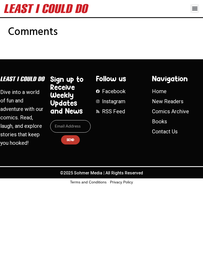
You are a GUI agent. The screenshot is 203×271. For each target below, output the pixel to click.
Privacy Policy (121, 182)
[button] (194, 8)
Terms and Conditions (88, 182)
